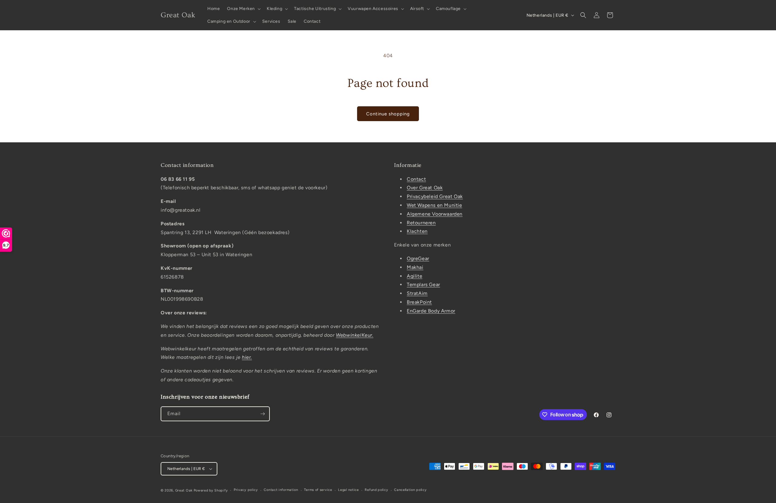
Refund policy (376, 490)
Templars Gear (423, 284)
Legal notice (348, 490)
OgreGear (418, 258)
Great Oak (183, 490)
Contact (416, 179)
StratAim (417, 293)
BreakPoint (419, 302)
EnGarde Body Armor (431, 311)
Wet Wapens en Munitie (434, 205)
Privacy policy (246, 490)
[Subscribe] (262, 413)
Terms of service (318, 490)
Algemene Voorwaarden (435, 214)
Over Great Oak (425, 187)
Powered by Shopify (211, 490)
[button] (243, 8)
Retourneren (421, 223)
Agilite (414, 276)
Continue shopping (388, 114)
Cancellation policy (410, 490)
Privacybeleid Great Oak (435, 196)
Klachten (417, 231)
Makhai (415, 267)
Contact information (281, 490)
